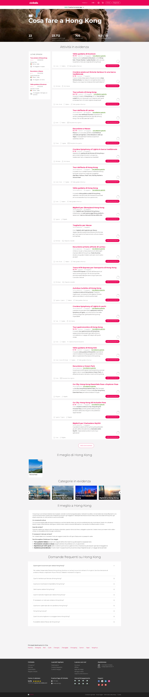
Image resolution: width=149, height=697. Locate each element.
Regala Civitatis (32, 671)
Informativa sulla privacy (110, 694)
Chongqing (73, 647)
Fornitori (77, 665)
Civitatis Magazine (56, 667)
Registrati (116, 2)
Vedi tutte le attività (86, 445)
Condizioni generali (90, 694)
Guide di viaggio (56, 669)
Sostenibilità (31, 669)
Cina (30, 15)
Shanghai (38, 647)
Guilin (50, 647)
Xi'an (44, 647)
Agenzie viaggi (78, 669)
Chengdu (57, 647)
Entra (108, 2)
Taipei (88, 647)
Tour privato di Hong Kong (38, 58)
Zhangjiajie (65, 647)
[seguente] (120, 492)
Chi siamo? (31, 665)
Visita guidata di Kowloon (38, 84)
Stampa (30, 667)
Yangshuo (95, 647)
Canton (81, 647)
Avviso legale (99, 694)
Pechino (30, 647)
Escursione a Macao (36, 71)
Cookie (119, 694)
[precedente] (28, 492)
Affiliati (76, 667)
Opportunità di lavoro (81, 673)
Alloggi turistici (79, 671)
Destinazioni (55, 665)
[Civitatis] (34, 3)
